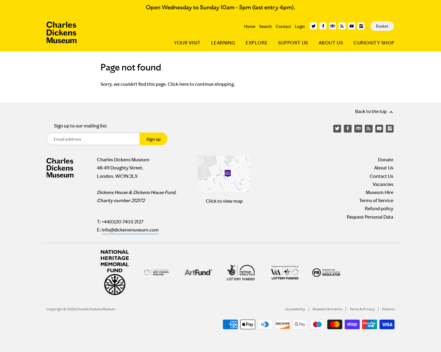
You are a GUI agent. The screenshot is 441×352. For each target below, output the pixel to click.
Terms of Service (376, 200)
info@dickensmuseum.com (130, 230)
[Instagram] (361, 25)
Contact (283, 26)
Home (249, 26)
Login (300, 26)
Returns (388, 309)
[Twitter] (313, 25)
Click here (178, 84)
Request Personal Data (370, 217)
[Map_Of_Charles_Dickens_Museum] (224, 174)
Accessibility (295, 309)
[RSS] (342, 25)
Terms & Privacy (362, 309)
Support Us (293, 43)
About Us (331, 43)
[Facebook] (323, 25)
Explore (257, 43)
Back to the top (371, 111)
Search (265, 26)
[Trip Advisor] (332, 25)
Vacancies (383, 184)
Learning (223, 43)
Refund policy (379, 208)
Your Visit (187, 43)
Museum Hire (379, 192)
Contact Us (381, 176)
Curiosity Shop (373, 43)
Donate (385, 160)
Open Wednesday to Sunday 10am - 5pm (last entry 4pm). (220, 7)
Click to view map (224, 201)
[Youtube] (351, 25)
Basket (382, 26)
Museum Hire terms (327, 309)
